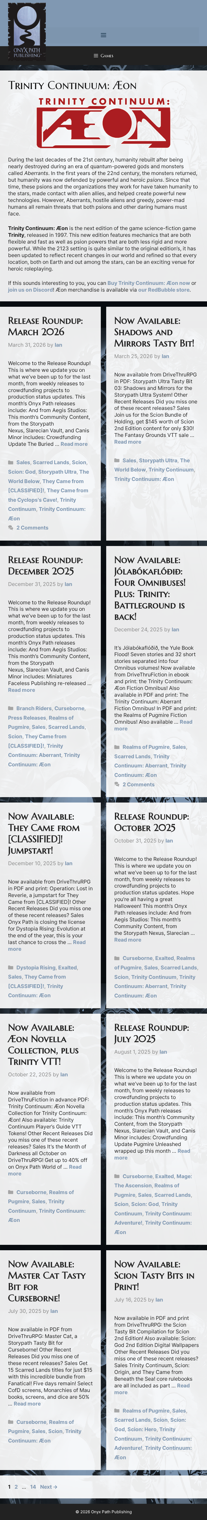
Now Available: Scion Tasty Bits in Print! (154, 1275)
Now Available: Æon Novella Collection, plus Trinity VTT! (43, 1044)
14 (33, 1487)
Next (49, 1487)
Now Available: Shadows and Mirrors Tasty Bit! (154, 332)
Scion (79, 462)
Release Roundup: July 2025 (151, 1033)
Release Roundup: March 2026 (45, 326)
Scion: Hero (142, 1429)
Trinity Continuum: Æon (144, 479)
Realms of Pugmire (146, 747)
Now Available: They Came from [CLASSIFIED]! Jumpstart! (44, 833)
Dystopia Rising (36, 967)
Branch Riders (34, 708)
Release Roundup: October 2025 (151, 822)
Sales (23, 462)
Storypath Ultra (57, 472)
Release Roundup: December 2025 (45, 565)
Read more (74, 444)
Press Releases (27, 717)
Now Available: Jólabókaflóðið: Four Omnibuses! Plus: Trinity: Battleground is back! (150, 588)
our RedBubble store (163, 290)
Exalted (67, 967)
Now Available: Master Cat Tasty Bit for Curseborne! (46, 1281)
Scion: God (22, 472)
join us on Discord (30, 290)
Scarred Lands (51, 462)
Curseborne (69, 708)
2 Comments (32, 527)
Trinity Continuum (171, 469)
